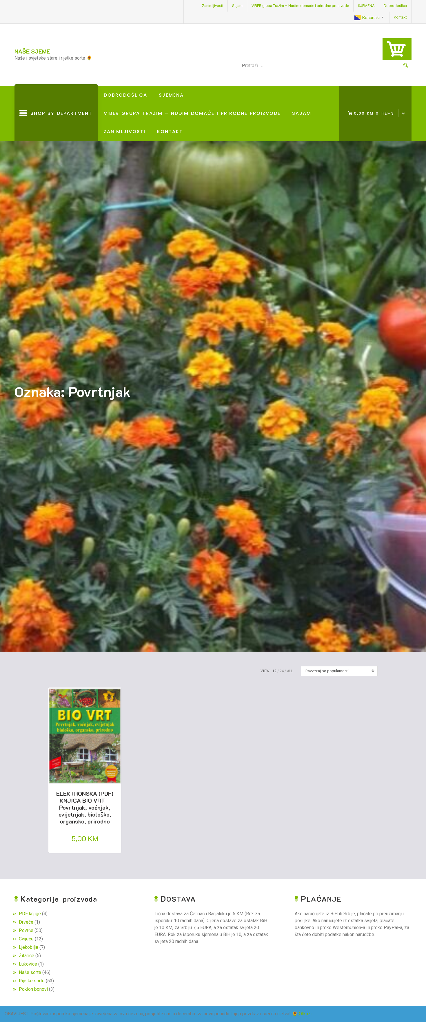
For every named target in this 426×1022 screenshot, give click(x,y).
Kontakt (400, 17)
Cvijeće (26, 939)
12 (274, 671)
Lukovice (28, 964)
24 (282, 671)
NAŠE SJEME (32, 51)
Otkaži (305, 1014)
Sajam (237, 5)
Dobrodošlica (395, 5)
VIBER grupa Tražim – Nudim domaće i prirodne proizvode (300, 5)
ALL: (290, 671)
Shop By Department (59, 125)
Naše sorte (30, 972)
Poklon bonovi (33, 989)
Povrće (26, 930)
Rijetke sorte (32, 981)
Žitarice (26, 955)
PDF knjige (30, 913)
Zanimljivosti (212, 5)
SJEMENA (366, 5)
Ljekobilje (28, 947)
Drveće (26, 922)
